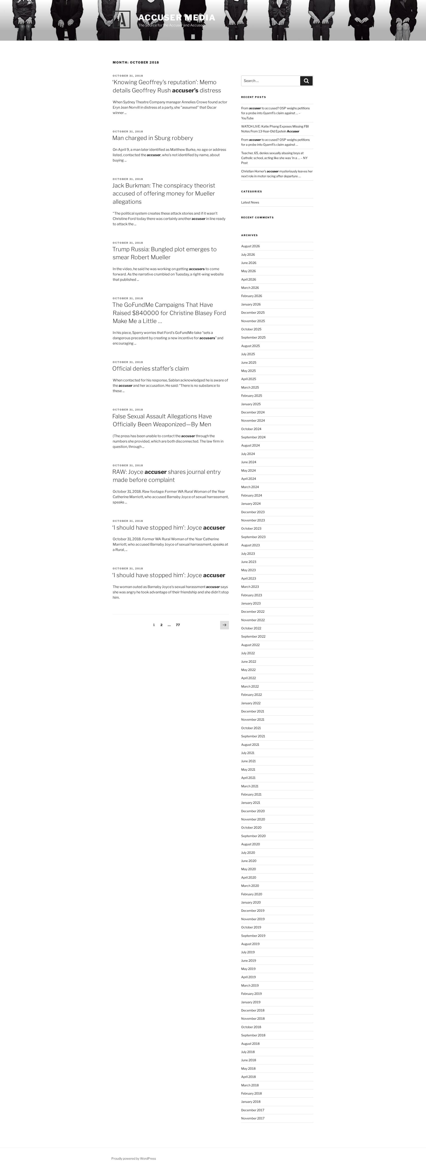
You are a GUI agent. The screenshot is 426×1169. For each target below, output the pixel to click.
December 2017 (252, 1110)
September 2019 (253, 936)
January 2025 (251, 404)
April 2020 (248, 877)
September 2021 (253, 736)
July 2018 (248, 1052)
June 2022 (248, 661)
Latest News (250, 202)
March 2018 (250, 1085)
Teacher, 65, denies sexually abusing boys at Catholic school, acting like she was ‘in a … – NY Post (274, 158)
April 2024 (248, 479)
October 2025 (251, 329)
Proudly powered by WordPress (133, 1158)
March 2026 (250, 287)
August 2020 (250, 844)
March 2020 (250, 886)
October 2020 (251, 827)
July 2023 (248, 553)
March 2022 (250, 686)
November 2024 (253, 420)
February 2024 (251, 495)
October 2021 (251, 728)
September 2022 (253, 636)
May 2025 (248, 371)
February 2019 (251, 993)
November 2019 (253, 919)
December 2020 (253, 811)
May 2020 (248, 869)
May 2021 (248, 769)
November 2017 (252, 1118)
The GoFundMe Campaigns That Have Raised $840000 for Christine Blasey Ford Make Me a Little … (169, 312)
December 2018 (252, 1010)
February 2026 (251, 296)
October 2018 (251, 1027)
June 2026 (248, 263)
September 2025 (253, 337)
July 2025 (248, 354)
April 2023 (248, 578)
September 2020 (253, 836)
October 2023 (251, 528)
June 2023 (248, 562)
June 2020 (248, 861)
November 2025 (253, 321)
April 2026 (248, 279)
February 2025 (251, 395)
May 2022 (248, 670)
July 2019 (248, 952)
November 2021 (252, 719)
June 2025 (248, 362)
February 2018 (251, 1093)
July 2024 (248, 454)
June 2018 (248, 1060)
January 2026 (251, 304)
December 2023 (253, 512)
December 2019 (252, 910)
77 (179, 625)
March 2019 (250, 985)
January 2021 (250, 802)
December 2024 (253, 412)
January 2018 (250, 1101)
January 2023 (251, 603)
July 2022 (248, 653)
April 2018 (248, 1077)
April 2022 (248, 678)
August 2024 (250, 445)
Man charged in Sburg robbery (152, 137)
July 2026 (248, 254)
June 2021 (248, 761)
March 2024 (250, 487)
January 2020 (251, 902)
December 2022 (252, 611)
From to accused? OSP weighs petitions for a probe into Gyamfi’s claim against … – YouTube (275, 113)
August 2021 (250, 744)
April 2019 (248, 977)
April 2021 (248, 778)
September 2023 (253, 537)
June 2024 (248, 462)
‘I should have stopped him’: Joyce (168, 527)
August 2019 (250, 944)
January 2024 (251, 503)
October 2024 (251, 429)
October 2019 (251, 927)
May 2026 (248, 271)
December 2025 (253, 312)
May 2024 (248, 470)
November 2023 (253, 520)
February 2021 (251, 794)
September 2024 (253, 437)
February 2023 (251, 595)
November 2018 (253, 1018)
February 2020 (251, 894)
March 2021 (249, 786)
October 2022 (251, 628)
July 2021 (247, 753)
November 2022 (253, 620)
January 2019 (250, 1002)
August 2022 (250, 645)
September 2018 (253, 1035)
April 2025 (248, 379)
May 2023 (248, 570)
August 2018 (250, 1043)
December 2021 (252, 711)
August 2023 (250, 545)
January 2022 (250, 703)
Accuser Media (177, 17)
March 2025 (250, 387)
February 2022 (251, 694)
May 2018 (248, 1068)
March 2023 (250, 586)
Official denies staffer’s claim (150, 368)
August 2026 (250, 246)
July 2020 (248, 852)
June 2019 (248, 960)
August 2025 (250, 346)
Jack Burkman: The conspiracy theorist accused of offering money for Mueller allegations (163, 193)
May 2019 (248, 969)
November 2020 (253, 819)
